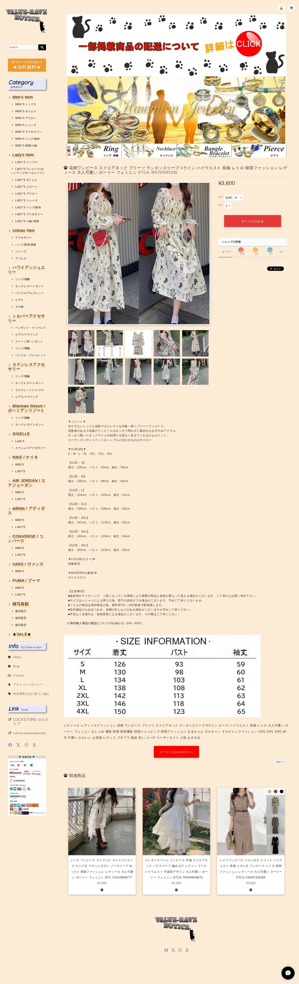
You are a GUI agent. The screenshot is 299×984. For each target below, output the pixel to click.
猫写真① (20, 611)
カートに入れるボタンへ (176, 752)
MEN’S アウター (25, 118)
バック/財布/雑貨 (25, 244)
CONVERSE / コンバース (26, 538)
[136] (241, 248)
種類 (220, 197)
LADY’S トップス (26, 162)
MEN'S (19, 464)
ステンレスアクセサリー (26, 366)
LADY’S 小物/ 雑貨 (27, 221)
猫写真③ (20, 625)
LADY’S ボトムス (26, 179)
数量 (220, 205)
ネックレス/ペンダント (29, 286)
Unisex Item (23, 230)
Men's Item (22, 97)
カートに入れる (252, 221)
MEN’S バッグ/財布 (27, 138)
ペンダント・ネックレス (30, 327)
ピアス (19, 299)
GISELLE (21, 434)
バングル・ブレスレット (30, 355)
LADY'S (20, 471)
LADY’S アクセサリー (29, 214)
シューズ (20, 251)
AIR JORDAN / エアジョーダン (27, 483)
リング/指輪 (22, 279)
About (17, 657)
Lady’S (20, 441)
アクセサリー (23, 237)
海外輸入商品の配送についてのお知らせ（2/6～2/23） (106, 623)
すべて (226, 251)
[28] (255, 248)
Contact (18, 675)
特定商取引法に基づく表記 (31, 693)
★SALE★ (21, 634)
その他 (19, 306)
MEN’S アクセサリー (28, 131)
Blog (16, 666)
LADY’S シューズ (26, 200)
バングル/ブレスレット (29, 292)
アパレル (20, 258)
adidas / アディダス (26, 510)
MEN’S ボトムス (25, 111)
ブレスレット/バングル (29, 390)
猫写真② (20, 618)
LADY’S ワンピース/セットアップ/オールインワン (28, 170)
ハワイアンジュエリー (26, 269)
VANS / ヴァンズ (28, 564)
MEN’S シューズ (25, 125)
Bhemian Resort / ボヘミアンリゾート (26, 408)
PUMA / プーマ (26, 580)
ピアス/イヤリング (26, 334)
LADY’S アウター (26, 193)
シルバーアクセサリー (26, 318)
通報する (280, 762)
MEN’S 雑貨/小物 (26, 145)
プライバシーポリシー (28, 684)
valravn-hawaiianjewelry (29, 733)
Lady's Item (23, 155)
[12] (270, 248)
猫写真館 (20, 604)
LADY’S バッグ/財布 (28, 207)
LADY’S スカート (26, 186)
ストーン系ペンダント (29, 341)
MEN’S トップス (25, 104)
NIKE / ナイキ (25, 457)
